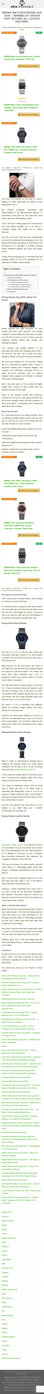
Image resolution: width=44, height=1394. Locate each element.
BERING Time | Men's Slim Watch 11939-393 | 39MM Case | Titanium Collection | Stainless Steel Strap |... (20, 150)
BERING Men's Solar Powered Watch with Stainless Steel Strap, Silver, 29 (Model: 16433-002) (21, 108)
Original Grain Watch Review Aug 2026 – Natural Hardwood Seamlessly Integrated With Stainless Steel (21, 1126)
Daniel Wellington (8, 1238)
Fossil (4, 1242)
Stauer (4, 1333)
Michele (5, 1281)
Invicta (4, 1255)
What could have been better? (18, 289)
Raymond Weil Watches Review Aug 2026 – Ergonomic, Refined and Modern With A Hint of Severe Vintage (20, 1139)
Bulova (4, 1229)
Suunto (4, 1341)
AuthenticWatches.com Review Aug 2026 (18, 999)
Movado (5, 1285)
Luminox (5, 1277)
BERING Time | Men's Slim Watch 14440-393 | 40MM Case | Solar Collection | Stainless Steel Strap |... (20, 483)
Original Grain (7, 1307)
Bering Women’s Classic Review (21, 284)
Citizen (4, 1234)
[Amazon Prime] (37, 63)
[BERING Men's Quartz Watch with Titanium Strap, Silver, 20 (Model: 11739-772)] (22, 44)
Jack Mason (6, 1259)
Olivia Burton (7, 1298)
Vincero (5, 1354)
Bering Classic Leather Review (21, 287)
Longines (5, 1272)
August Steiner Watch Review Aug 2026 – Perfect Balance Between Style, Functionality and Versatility (22, 992)
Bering (4, 1225)
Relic (4, 1320)
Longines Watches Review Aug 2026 (16, 1077)
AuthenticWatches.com (11, 1358)
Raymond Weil (7, 1315)
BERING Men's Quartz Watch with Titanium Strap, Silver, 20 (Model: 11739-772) (22, 57)
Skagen (5, 1328)
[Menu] (3, 4)
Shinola (4, 1324)
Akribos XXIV (7, 1212)
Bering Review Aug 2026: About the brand (20, 275)
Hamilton (5, 1247)
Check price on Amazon (29, 66)
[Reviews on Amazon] (22, 98)
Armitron (5, 1217)
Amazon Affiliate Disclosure (16, 1372)
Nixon (4, 1294)
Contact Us (34, 1372)
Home (4, 1046)
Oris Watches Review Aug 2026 (14, 1132)
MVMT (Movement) (9, 1290)
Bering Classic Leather (14, 845)
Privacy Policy (22, 1374)
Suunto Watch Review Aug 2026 (14, 1180)
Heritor (4, 1251)
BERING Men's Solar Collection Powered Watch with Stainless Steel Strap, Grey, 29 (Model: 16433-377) (22, 570)
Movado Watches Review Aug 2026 (16, 1092)
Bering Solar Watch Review (20, 282)
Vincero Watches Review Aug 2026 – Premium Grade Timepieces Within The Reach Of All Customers (20, 1200)
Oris (3, 1311)
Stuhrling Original (8, 1337)
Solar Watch (14, 652)
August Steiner (8, 1221)
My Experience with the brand (18, 280)
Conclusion (12, 291)
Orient (4, 1302)
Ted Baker (6, 1345)
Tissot (4, 1350)
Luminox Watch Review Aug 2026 (15, 1081)
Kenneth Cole (7, 1268)
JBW (3, 1264)
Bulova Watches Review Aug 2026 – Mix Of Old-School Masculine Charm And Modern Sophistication (21, 1006)
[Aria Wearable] (22, 4)
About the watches (14, 277)
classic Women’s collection (24, 770)
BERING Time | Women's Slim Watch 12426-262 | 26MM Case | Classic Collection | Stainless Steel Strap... (19, 526)
